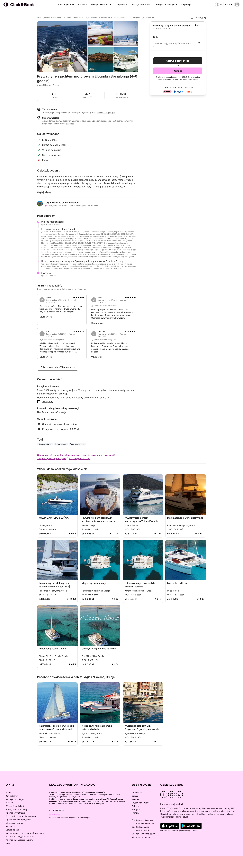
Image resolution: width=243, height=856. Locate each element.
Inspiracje (186, 4)
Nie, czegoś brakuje (79, 458)
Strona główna (43, 17)
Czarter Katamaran (140, 827)
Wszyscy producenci (141, 837)
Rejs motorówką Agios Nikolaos (85, 17)
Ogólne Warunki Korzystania (19, 819)
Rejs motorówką (64, 17)
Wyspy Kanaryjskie (140, 802)
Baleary (135, 806)
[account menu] (237, 4)
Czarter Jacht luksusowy (143, 833)
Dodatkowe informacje (54, 412)
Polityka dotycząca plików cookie (21, 816)
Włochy (135, 799)
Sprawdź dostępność (177, 60)
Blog (8, 843)
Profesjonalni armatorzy (16, 809)
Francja (135, 813)
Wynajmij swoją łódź (15, 806)
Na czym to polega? (15, 799)
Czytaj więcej (44, 192)
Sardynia (136, 809)
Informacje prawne (14, 823)
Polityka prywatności (15, 813)
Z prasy (9, 802)
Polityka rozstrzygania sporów (19, 836)
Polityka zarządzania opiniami (19, 840)
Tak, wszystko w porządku (51, 458)
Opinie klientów (56, 810)
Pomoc (9, 792)
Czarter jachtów (66, 4)
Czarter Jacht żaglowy (142, 820)
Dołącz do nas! (12, 830)
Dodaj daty (47, 401)
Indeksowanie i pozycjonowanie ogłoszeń (25, 833)
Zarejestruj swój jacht (166, 4)
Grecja (135, 796)
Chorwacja (137, 792)
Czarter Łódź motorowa (143, 823)
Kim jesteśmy (12, 796)
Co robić (82, 4)
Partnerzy (10, 826)
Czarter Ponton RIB (140, 830)
